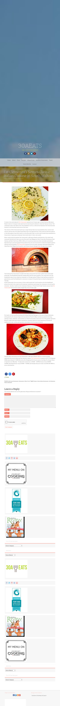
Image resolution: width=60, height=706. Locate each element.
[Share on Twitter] (9, 375)
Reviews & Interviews (42, 160)
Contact (34, 164)
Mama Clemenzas (8, 382)
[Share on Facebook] (6, 375)
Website (7, 416)
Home (9, 160)
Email (6, 413)
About (14, 160)
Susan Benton (20, 178)
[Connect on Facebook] (14, 695)
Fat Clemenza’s (23, 222)
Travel (50, 160)
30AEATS (30, 145)
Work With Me (27, 164)
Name (6, 409)
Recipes (23, 160)
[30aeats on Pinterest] (20, 695)
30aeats (35, 381)
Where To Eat (30, 160)
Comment (7, 394)
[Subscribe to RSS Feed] (18, 695)
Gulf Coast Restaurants (13, 381)
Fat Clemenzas (52, 381)
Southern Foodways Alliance (39, 695)
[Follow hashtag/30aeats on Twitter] (16, 695)
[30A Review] (15, 527)
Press (18, 160)
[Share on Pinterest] (13, 375)
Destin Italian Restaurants (42, 381)
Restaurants (21, 381)
